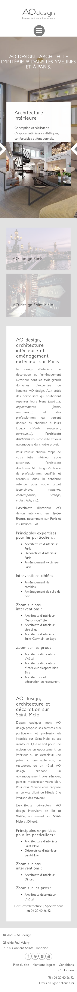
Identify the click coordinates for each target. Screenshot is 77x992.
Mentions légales (44, 964)
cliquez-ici (67, 983)
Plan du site (21, 964)
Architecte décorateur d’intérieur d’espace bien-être (42, 667)
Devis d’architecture (28, 906)
